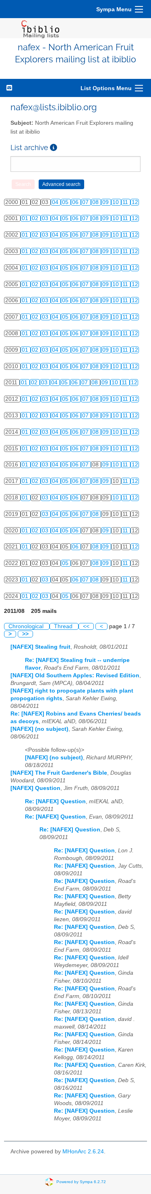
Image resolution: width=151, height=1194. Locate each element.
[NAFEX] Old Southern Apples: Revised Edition (74, 675)
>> (25, 634)
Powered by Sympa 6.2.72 (81, 1182)
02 (36, 218)
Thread (64, 626)
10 (116, 202)
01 (26, 218)
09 (106, 202)
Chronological (26, 626)
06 (76, 202)
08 (96, 202)
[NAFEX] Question (35, 788)
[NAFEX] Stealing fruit (40, 647)
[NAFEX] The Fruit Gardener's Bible (58, 773)
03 (46, 218)
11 (126, 202)
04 (56, 202)
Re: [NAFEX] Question (55, 801)
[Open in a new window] (53, 147)
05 (66, 202)
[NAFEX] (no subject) (39, 729)
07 (86, 202)
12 (135, 202)
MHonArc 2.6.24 (83, 1152)
